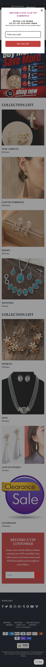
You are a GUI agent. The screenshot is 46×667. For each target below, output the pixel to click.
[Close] (42, 10)
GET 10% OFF (23, 44)
